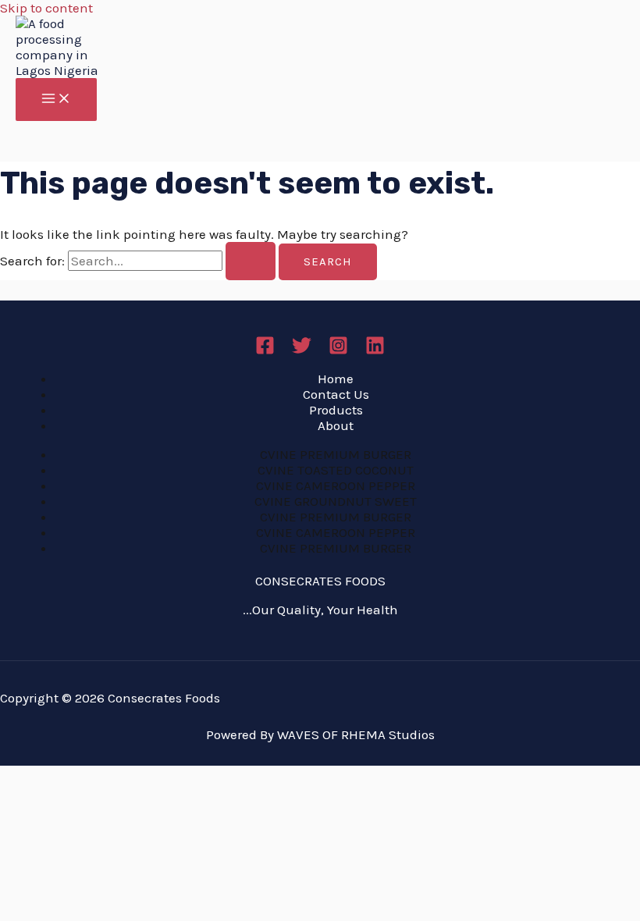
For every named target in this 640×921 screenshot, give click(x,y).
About (336, 425)
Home (336, 378)
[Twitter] (301, 350)
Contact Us (336, 394)
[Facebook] (265, 350)
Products (336, 410)
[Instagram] (338, 350)
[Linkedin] (375, 350)
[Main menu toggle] (56, 99)
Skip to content (46, 8)
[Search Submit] (251, 261)
